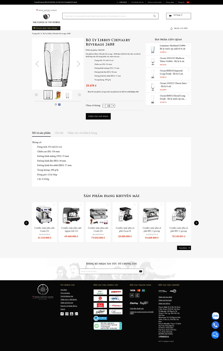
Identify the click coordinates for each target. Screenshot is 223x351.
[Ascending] (113, 105)
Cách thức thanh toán (137, 308)
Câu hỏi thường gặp (67, 296)
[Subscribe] (140, 271)
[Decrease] (104, 105)
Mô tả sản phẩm (41, 133)
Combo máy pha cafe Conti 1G (44, 229)
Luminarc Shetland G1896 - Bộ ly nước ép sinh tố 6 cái (173, 47)
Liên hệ (63, 309)
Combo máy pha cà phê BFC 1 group (178, 229)
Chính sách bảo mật (67, 303)
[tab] (41, 134)
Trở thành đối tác (137, 2)
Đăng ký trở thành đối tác (69, 306)
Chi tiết (59, 133)
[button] (190, 2)
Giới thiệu (64, 290)
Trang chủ (36, 34)
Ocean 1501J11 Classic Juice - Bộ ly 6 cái (173, 85)
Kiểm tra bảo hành (155, 2)
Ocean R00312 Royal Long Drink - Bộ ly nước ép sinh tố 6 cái (172, 97)
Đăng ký (181, 2)
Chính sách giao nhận (165, 297)
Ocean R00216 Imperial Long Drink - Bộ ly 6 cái (171, 72)
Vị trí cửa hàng (65, 293)
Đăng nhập (170, 2)
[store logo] (46, 16)
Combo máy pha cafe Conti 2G (98, 229)
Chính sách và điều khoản (69, 299)
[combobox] (110, 16)
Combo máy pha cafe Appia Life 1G (71, 229)
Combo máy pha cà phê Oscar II (125, 229)
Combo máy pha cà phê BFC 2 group (152, 229)
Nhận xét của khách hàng (82, 133)
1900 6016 (123, 2)
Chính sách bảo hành (165, 300)
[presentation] (26, 223)
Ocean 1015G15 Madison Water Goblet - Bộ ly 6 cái (172, 60)
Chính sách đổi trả (164, 303)
